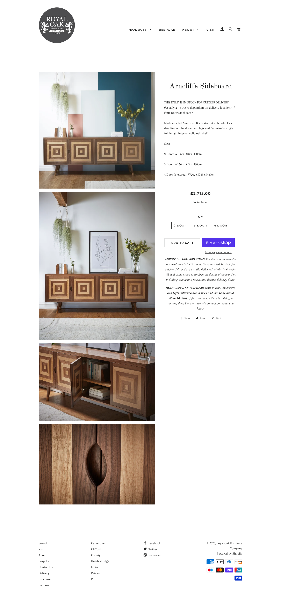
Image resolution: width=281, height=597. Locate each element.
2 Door (180, 225)
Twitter (152, 549)
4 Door (220, 225)
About (188, 30)
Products (138, 30)
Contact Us (46, 567)
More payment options (218, 252)
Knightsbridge (100, 561)
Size (200, 217)
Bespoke (167, 30)
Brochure (45, 579)
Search (43, 543)
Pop (93, 579)
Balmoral (44, 585)
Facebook (154, 543)
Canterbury (98, 543)
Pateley (95, 573)
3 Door (200, 225)
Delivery (44, 573)
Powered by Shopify (229, 553)
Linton (95, 567)
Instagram (154, 555)
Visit (210, 30)
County (95, 555)
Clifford (96, 549)
